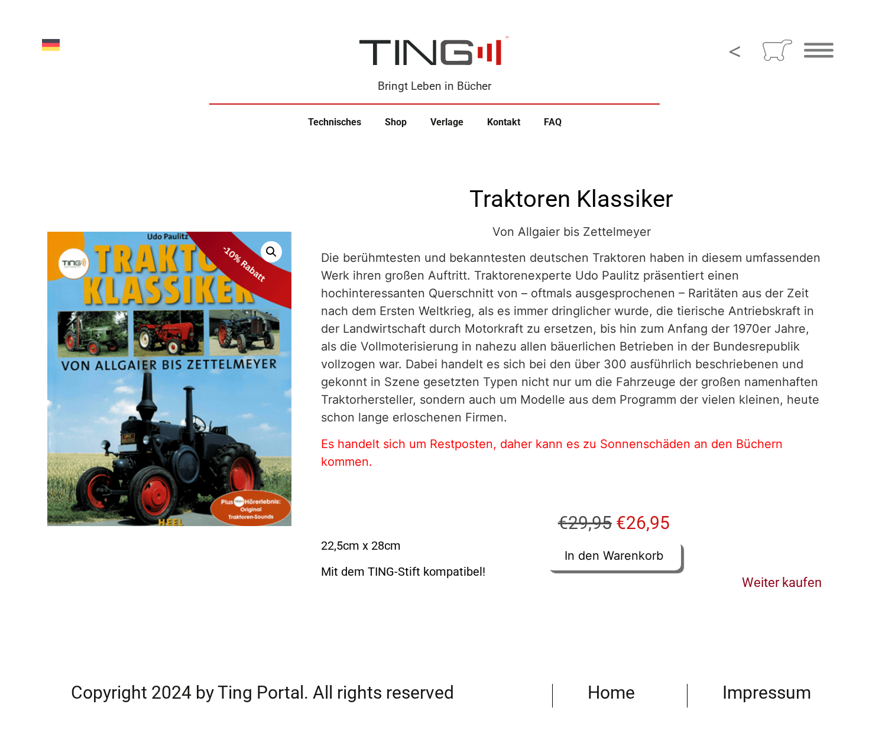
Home (611, 692)
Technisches (334, 122)
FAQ (553, 122)
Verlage (446, 122)
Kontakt (503, 122)
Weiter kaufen (782, 582)
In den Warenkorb (614, 556)
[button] (271, 251)
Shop (396, 122)
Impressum (766, 692)
